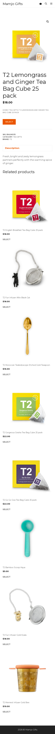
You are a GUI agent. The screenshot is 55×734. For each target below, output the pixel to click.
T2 (11, 139)
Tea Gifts (13, 110)
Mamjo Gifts (13, 4)
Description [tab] (12, 148)
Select (9, 122)
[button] (47, 21)
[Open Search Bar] (46, 4)
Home (5, 110)
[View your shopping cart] (40, 4)
